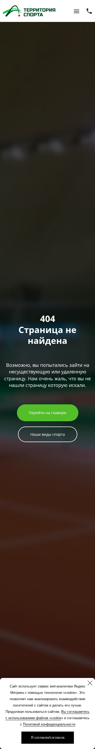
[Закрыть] (90, 683)
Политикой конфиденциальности (49, 724)
